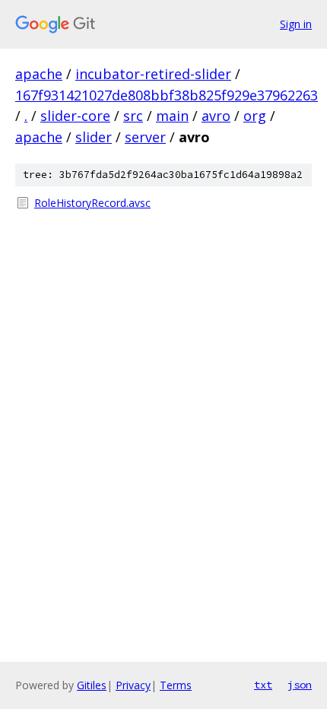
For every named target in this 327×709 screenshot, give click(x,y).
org (254, 116)
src (133, 116)
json (299, 685)
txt (263, 685)
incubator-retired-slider (153, 74)
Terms (176, 685)
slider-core (75, 116)
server (145, 137)
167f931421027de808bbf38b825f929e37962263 (166, 95)
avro (216, 116)
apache (38, 74)
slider (93, 137)
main (172, 116)
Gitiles (91, 685)
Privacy (133, 685)
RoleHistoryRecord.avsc (92, 203)
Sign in (296, 24)
